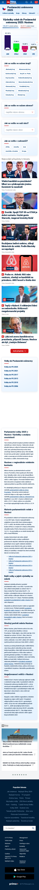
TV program (26, 795)
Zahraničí (32, 13)
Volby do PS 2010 (11, 382)
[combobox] (18, 112)
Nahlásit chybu (9, 861)
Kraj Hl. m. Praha (25, 73)
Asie (24, 147)
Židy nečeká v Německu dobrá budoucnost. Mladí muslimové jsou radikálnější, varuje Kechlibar (17, 744)
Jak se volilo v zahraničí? (16, 141)
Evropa (24, 151)
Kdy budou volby (12, 801)
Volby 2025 (14, 808)
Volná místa (8, 840)
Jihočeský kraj (10, 69)
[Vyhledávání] (26, 2)
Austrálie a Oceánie (12, 151)
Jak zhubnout (12, 792)
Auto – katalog (11, 805)
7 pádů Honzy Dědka (25, 805)
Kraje (18, 13)
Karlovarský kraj (11, 73)
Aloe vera (29, 811)
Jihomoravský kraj (24, 69)
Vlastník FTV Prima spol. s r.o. (11, 857)
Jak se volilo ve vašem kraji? (17, 63)
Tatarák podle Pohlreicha (15, 811)
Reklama (7, 843)
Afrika (8, 147)
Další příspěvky (18, 351)
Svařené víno (24, 808)
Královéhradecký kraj (25, 78)
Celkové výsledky (8, 13)
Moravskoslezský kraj (25, 82)
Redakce (22, 856)
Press (21, 840)
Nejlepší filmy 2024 (25, 792)
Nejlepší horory (14, 795)
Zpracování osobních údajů (24, 850)
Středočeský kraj (23, 90)
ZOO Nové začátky (26, 801)
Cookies (7, 853)
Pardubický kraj (24, 86)
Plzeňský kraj (10, 90)
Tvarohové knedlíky (28, 818)
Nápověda (23, 853)
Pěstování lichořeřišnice (19, 814)
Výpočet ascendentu (11, 818)
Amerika (16, 147)
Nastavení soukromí (23, 861)
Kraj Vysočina (10, 78)
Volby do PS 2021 (11, 371)
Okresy (24, 13)
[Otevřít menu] (3, 2)
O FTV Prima (9, 838)
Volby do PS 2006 (11, 386)
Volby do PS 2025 (11, 367)
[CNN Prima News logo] (11, 2)
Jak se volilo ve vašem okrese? (18, 105)
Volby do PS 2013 (11, 378)
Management (24, 838)
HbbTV (7, 846)
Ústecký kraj (10, 95)
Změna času (13, 798)
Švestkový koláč (27, 821)
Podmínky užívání (10, 849)
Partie (21, 798)
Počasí (27, 798)
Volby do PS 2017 (11, 375)
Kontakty (22, 846)
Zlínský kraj (21, 95)
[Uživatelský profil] (31, 2)
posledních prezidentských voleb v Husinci (17, 600)
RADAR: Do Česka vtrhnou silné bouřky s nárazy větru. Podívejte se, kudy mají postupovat (19, 764)
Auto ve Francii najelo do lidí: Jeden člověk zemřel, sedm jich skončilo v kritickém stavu (18, 753)
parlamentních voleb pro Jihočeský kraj (22, 497)
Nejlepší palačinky (12, 821)
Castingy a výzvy (24, 843)
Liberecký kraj (10, 82)
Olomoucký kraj (10, 86)
